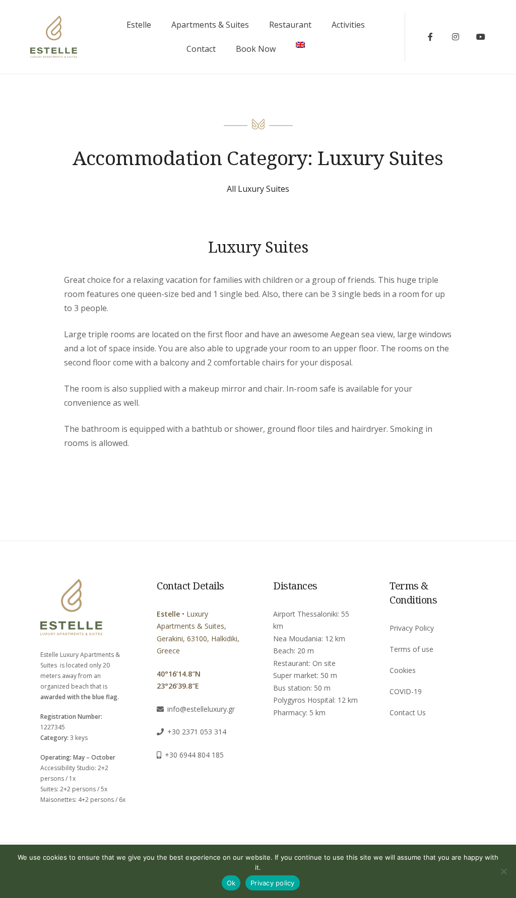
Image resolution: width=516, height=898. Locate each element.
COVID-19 (406, 691)
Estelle (138, 24)
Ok (231, 883)
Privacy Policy (412, 628)
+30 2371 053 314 (196, 731)
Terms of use (411, 649)
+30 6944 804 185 (194, 755)
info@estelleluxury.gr (201, 709)
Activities (348, 24)
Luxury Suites (258, 246)
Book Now (256, 48)
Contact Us (408, 712)
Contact (201, 48)
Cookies (403, 670)
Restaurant (290, 24)
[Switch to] (300, 45)
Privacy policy (272, 883)
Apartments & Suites (210, 24)
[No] (503, 871)
